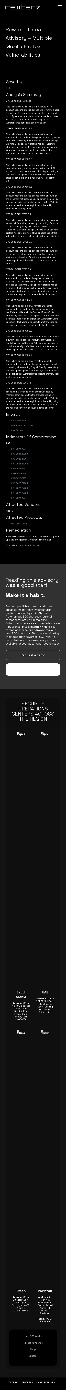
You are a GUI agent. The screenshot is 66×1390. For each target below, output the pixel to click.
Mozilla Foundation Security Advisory (23, 545)
